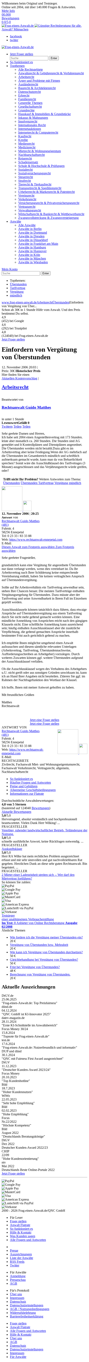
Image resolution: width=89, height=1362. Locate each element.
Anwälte (15, 221)
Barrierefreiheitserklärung (26, 1316)
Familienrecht (27, 99)
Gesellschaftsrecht (30, 106)
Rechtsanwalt (26, 407)
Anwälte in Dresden (31, 236)
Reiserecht (25, 158)
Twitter (14, 1265)
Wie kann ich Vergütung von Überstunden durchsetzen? (46, 952)
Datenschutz (18, 1301)
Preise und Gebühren (23, 786)
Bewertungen (40, 808)
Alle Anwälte (27, 225)
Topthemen (17, 66)
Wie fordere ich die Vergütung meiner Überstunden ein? (46, 937)
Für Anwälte (18, 1356)
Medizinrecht (26, 147)
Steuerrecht (25, 177)
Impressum (17, 1298)
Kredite (23, 140)
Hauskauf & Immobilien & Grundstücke (44, 114)
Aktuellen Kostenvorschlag (19, 378)
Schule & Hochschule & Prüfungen (41, 166)
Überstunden (18, 284)
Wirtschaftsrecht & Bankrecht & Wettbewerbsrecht (51, 214)
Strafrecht (24, 180)
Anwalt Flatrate (20, 1225)
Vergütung (17, 291)
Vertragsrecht (26, 206)
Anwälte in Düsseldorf (33, 240)
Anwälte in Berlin (30, 229)
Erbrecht (23, 95)
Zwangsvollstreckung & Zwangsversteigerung (48, 217)
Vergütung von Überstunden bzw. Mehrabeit (39, 945)
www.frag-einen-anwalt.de (19, 302)
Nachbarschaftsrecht (31, 154)
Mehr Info (8, 11)
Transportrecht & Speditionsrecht (39, 188)
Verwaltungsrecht (29, 210)
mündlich (16, 295)
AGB (13, 1283)
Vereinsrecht (26, 195)
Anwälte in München (32, 258)
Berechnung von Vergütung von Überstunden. (40, 974)
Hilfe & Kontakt (20, 1232)
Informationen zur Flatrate (27, 793)
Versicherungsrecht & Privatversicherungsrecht (48, 203)
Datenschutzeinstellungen (26, 1305)
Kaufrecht (24, 136)
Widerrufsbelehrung (23, 1312)
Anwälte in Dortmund (32, 232)
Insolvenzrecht (27, 121)
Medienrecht (26, 143)
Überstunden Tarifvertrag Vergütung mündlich (51, 483)
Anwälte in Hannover (32, 251)
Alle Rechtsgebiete (30, 69)
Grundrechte (26, 110)
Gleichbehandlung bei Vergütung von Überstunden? (44, 959)
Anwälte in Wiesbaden (33, 262)
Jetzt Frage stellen (13, 339)
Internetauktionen (29, 129)
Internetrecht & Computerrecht (38, 132)
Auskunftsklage (12, 849)
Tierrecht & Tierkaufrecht (34, 184)
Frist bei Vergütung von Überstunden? (35, 967)
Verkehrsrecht (27, 199)
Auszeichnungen (21, 1254)
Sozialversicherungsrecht (34, 173)
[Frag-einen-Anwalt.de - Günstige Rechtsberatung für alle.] (42, 25)
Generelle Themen (30, 103)
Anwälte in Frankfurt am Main (38, 243)
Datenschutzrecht (29, 91)
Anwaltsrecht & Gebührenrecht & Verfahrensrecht (51, 73)
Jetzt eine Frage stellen (44, 720)
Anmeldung (17, 1276)
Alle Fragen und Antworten (28, 1240)
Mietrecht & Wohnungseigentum (39, 151)
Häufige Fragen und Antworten (30, 782)
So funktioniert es (21, 62)
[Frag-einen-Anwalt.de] (18, 47)
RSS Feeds (17, 1261)
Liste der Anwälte (21, 1258)
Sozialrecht (25, 169)
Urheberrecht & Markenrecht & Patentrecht (46, 192)
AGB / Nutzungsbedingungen (29, 1309)
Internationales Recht (32, 125)
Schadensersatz (28, 162)
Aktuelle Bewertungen (16, 811)
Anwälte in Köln (29, 255)
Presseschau (18, 1279)
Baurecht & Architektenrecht (37, 88)
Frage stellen (18, 1221)
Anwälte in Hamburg (32, 247)
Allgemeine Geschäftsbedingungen (33, 790)
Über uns (16, 1294)
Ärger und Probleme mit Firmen (39, 80)
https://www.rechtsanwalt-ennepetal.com (35, 539)
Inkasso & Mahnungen (33, 117)
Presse (14, 1250)
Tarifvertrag (17, 288)
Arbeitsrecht (26, 77)
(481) (5, 524)
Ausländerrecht (28, 84)
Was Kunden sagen (22, 1236)
